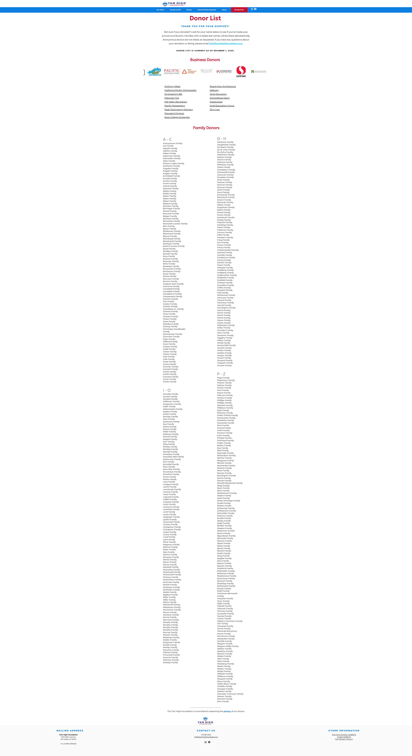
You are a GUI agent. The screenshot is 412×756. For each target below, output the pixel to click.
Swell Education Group (222, 105)
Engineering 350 (173, 94)
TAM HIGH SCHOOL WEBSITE (344, 735)
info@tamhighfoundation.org (225, 43)
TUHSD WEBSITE (344, 737)
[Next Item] (263, 72)
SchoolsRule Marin (220, 98)
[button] (175, 9)
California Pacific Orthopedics (180, 90)
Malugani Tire (171, 98)
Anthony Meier (172, 86)
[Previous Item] (147, 72)
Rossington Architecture (223, 86)
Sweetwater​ (216, 102)
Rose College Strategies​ (177, 117)
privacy (227, 711)
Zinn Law (215, 109)
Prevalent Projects (174, 113)
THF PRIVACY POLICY (344, 739)
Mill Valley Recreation (175, 102)
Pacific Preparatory (174, 105)
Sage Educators (218, 94)
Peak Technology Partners (178, 109)
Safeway (214, 90)
